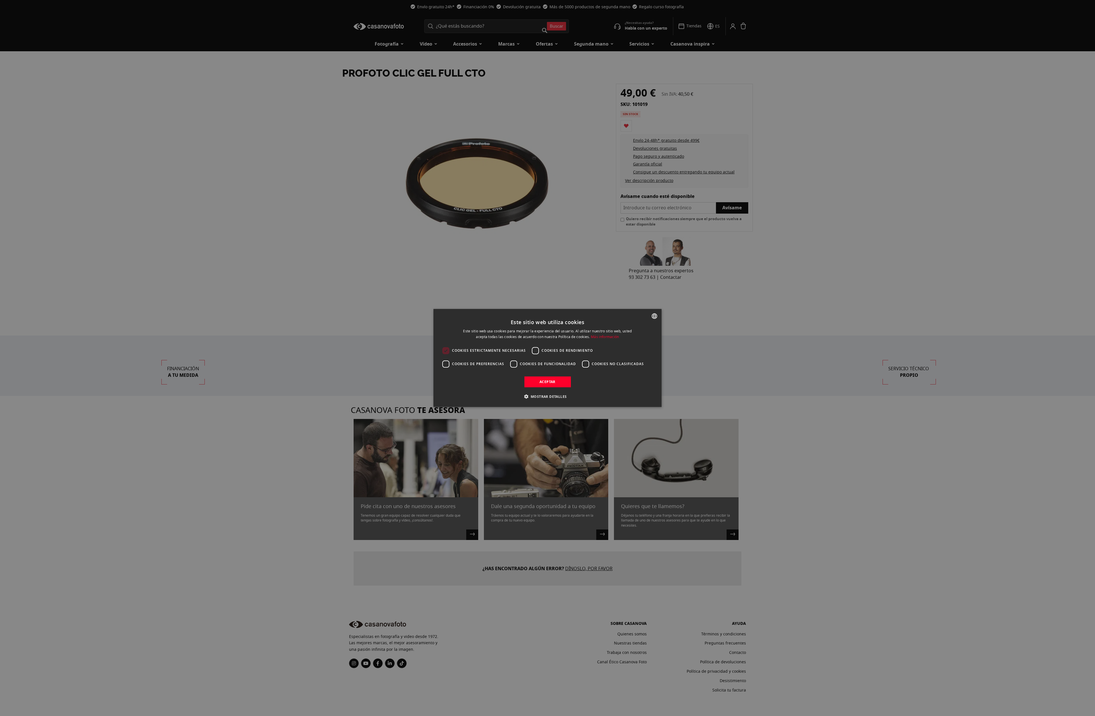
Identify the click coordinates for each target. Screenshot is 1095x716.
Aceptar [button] (547, 381)
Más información (605, 336)
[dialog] (547, 358)
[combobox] (654, 316)
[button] (547, 396)
